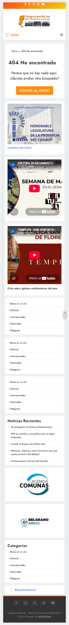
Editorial (14, 310)
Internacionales (17, 317)
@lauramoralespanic (25, 589)
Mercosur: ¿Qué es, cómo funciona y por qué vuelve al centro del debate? (34, 452)
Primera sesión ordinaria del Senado (29, 461)
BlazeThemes (45, 616)
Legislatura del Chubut (20, 147)
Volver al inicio (34, 90)
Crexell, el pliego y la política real (28, 444)
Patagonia (15, 330)
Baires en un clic (18, 303)
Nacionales (15, 323)
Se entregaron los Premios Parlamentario (31, 427)
